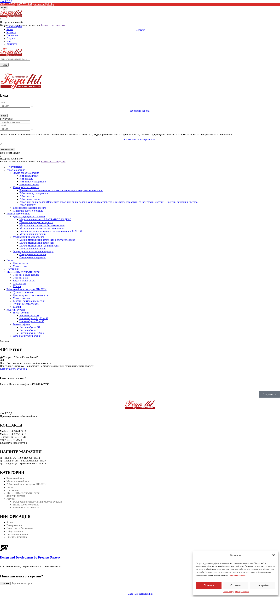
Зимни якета (26, 178)
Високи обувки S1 (29, 330)
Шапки (17, 286)
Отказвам (235, 585)
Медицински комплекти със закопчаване (42, 228)
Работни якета (27, 196)
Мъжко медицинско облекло (28, 237)
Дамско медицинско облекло (29, 216)
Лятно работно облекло (26, 187)
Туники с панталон (23, 292)
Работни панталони (30, 199)
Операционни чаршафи (32, 257)
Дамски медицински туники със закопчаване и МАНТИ (50, 231)
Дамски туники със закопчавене (30, 295)
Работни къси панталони (108, 202)
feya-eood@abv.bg (44, 4)
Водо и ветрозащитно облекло (30, 207)
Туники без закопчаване (26, 303)
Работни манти (27, 204)
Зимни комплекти (29, 175)
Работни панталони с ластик (29, 301)
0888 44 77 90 (7, 4)
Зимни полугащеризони (32, 181)
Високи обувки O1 (29, 327)
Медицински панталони (32, 234)
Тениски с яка (20, 277)
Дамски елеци (21, 263)
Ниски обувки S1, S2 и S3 (33, 318)
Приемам (209, 585)
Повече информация (237, 575)
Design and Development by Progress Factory (30, 557)
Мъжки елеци (20, 266)
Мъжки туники (21, 298)
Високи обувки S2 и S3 (32, 333)
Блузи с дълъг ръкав (24, 280)
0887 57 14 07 (24, 4)
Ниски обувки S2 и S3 (31, 321)
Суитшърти (19, 283)
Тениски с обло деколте (26, 274)
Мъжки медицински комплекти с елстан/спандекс (47, 239)
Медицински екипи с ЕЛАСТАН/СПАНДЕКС (45, 219)
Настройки (262, 585)
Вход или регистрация (140, 593)
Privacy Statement (242, 592)
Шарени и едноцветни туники (36, 222)
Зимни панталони (29, 184)
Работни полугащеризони (33, 193)
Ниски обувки (21, 312)
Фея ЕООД (6, 1)
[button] (273, 555)
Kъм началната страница (13, 368)
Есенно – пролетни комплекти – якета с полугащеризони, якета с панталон (61, 190)
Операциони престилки (32, 254)
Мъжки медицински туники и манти (39, 245)
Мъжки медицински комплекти (36, 242)
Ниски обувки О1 (29, 315)
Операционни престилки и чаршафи (33, 251)
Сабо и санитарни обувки (27, 335)
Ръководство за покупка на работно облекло (37, 501)
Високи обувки (21, 324)
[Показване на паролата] (32, 106)
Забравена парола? (140, 110)
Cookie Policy (228, 592)
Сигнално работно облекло (28, 210)
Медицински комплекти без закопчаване (41, 225)
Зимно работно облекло (26, 172)
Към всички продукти (53, 25)
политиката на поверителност (140, 139)
